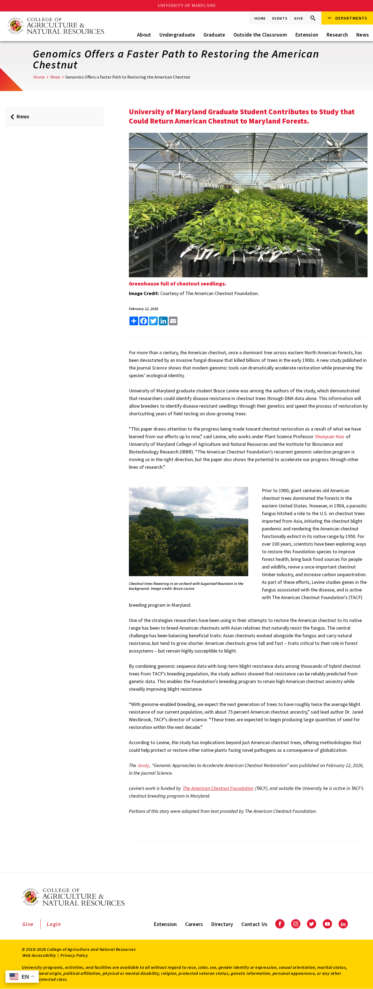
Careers (194, 924)
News (362, 34)
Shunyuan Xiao (330, 436)
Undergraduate (177, 34)
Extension (306, 34)
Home (260, 18)
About (144, 34)
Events (280, 18)
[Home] (55, 26)
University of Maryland (186, 6)
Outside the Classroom (260, 34)
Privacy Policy (74, 955)
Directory (222, 924)
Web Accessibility (39, 955)
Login (54, 924)
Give (298, 18)
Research (337, 34)
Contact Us (254, 924)
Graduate (214, 34)
